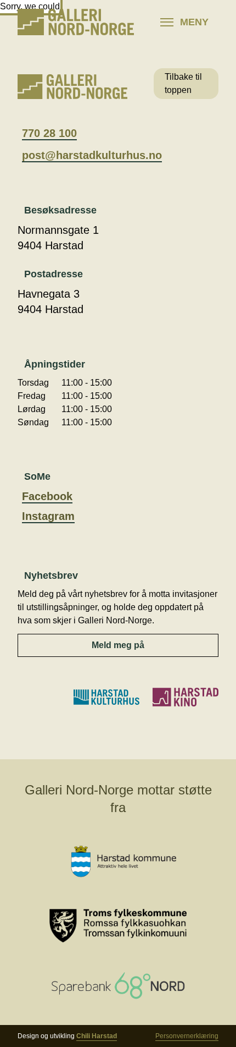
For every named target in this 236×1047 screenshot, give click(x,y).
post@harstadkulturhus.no (92, 155)
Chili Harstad (96, 1036)
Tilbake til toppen (183, 83)
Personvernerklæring (186, 1036)
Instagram (48, 516)
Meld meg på (118, 645)
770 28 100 (49, 133)
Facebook (47, 496)
